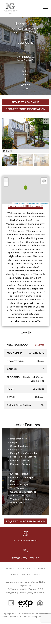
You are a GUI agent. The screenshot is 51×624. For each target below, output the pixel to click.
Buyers (39, 568)
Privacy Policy (29, 617)
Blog (26, 574)
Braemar (39, 344)
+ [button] (6, 180)
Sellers (24, 568)
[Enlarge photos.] (46, 121)
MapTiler (23, 203)
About (38, 574)
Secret (13, 574)
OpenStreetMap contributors (38, 203)
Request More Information (25, 521)
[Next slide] (46, 133)
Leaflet (15, 203)
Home (10, 568)
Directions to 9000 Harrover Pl (25, 206)
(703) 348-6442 (36, 592)
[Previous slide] (4, 133)
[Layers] (44, 181)
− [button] (6, 184)
